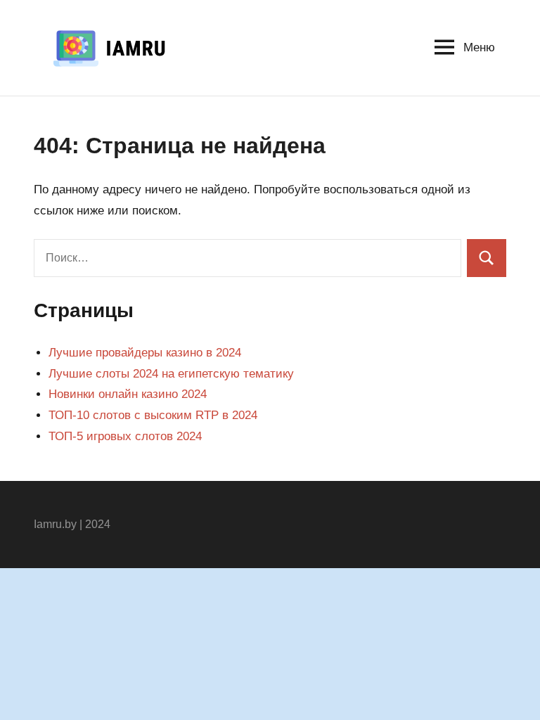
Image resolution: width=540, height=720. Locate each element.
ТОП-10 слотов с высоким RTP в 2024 (153, 415)
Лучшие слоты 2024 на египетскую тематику (171, 373)
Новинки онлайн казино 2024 (128, 394)
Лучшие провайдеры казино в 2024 (145, 352)
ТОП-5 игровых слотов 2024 (125, 436)
